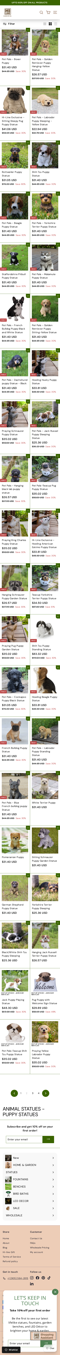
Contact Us (36, 1238)
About (6, 1243)
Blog (5, 1247)
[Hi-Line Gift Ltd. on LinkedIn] (31, 1283)
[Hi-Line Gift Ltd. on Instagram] (31, 1277)
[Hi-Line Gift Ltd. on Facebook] (37, 1277)
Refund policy (10, 1261)
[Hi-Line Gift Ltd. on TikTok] (49, 1277)
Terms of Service (12, 1256)
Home (6, 1238)
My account (36, 1252)
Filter (11, 23)
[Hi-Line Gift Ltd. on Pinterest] (43, 1277)
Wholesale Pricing (39, 1247)
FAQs (33, 1243)
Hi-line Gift (9, 1252)
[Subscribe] (48, 1139)
